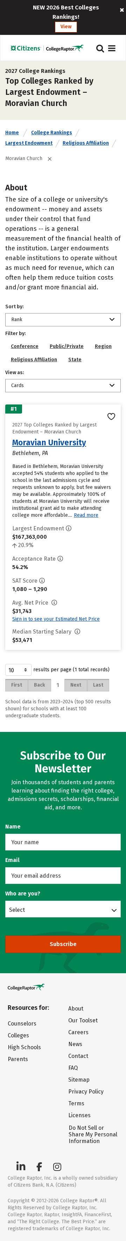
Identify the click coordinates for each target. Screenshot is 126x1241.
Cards (17, 385)
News (75, 1044)
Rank (16, 320)
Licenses (79, 1115)
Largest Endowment (28, 143)
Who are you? (22, 893)
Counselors (22, 1023)
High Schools (24, 1047)
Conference (24, 346)
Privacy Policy (86, 1091)
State (75, 360)
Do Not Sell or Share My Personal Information (93, 1134)
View (66, 27)
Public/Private (67, 346)
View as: (14, 373)
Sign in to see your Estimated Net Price (56, 619)
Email (12, 860)
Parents (18, 1059)
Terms (76, 1103)
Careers (78, 1032)
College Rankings (51, 133)
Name (13, 826)
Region (103, 346)
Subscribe (63, 944)
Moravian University (49, 442)
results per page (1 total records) (71, 670)
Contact (78, 1056)
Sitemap (79, 1079)
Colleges (18, 1035)
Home (12, 133)
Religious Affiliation (86, 143)
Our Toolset (83, 1020)
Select (17, 910)
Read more (86, 515)
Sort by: (14, 307)
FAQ (73, 1068)
